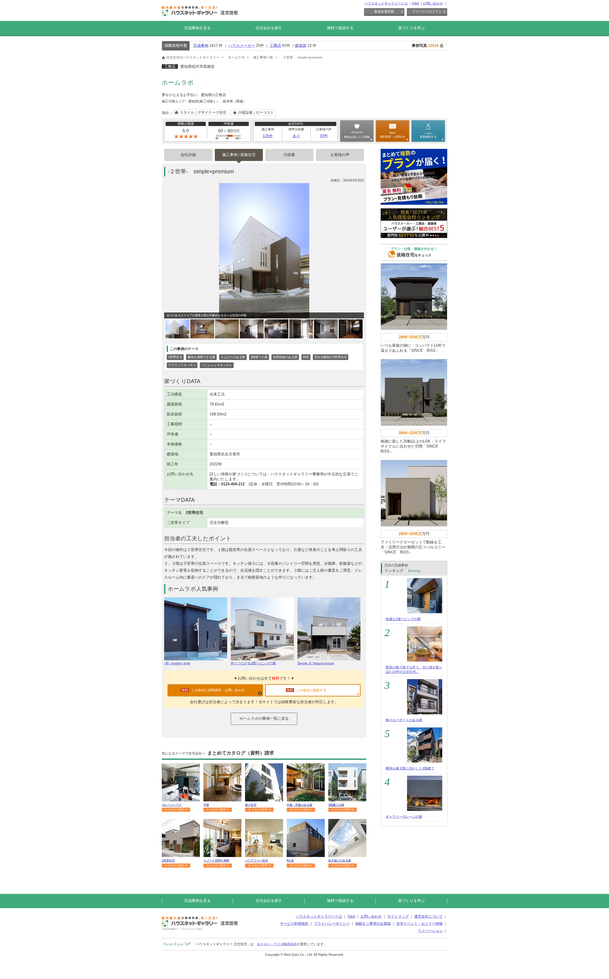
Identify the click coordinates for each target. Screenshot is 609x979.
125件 (268, 136)
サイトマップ (398, 916)
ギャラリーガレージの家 (404, 816)
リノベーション (430, 931)
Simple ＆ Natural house (315, 663)
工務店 (275, 46)
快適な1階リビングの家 (403, 619)
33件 (324, 136)
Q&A (415, 3)
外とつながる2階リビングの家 (253, 663)
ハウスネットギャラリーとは (386, 3)
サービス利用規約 (294, 923)
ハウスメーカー (241, 46)
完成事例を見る (197, 28)
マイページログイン (427, 11)
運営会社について (428, 916)
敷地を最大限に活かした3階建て (410, 768)
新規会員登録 (384, 11)
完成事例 (200, 46)
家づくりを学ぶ (411, 28)
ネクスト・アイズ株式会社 (277, 944)
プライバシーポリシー (332, 923)
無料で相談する (340, 28)
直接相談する (428, 135)
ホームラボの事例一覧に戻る (264, 718)
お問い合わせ (433, 3)
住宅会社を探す (268, 28)
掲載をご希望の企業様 (373, 923)
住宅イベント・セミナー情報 (419, 923)
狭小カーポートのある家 (404, 720)
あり (296, 136)
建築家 (300, 46)
